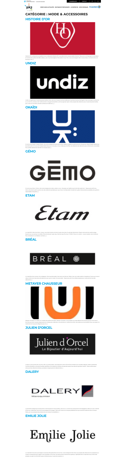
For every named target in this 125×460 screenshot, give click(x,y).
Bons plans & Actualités (47, 7)
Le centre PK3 (74, 7)
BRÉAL (30, 239)
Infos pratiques (83, 7)
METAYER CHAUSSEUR (43, 284)
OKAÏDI (31, 107)
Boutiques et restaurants (62, 7)
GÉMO (30, 151)
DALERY (32, 372)
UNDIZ (30, 63)
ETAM (30, 195)
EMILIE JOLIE (35, 416)
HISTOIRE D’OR (37, 19)
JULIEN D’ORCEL (38, 328)
